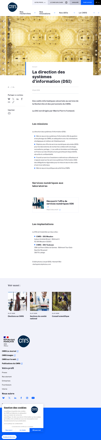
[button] (9, 437)
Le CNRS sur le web (56, 2)
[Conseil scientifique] (61, 305)
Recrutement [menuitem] (7, 377)
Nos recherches (25, 13)
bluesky (3, 398)
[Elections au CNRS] (17, 305)
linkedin (15, 398)
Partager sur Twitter (13, 99)
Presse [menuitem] (4, 372)
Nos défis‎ (63, 12)
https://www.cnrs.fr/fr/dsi (13, 102)
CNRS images (7, 355)
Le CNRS (83, 12)
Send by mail (9, 102)
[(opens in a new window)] (38, 203)
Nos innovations (44, 13)
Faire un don (87, 2)
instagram (27, 398)
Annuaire (75, 2)
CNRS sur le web (9, 359)
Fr (96, 2)
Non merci (9, 430)
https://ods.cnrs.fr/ (52, 209)
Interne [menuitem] (4, 389)
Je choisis (23, 430)
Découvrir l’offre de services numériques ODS (60, 202)
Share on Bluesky (9, 99)
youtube (33, 398)
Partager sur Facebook (22, 99)
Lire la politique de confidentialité (13, 423)
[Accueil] (12, 7)
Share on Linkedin (17, 99)
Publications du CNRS (11, 363)
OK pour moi (36, 430)
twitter (9, 398)
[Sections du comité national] (39, 306)
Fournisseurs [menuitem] (6, 385)
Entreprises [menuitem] (6, 381)
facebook (21, 398)
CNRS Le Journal (9, 351)
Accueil (34, 67)
